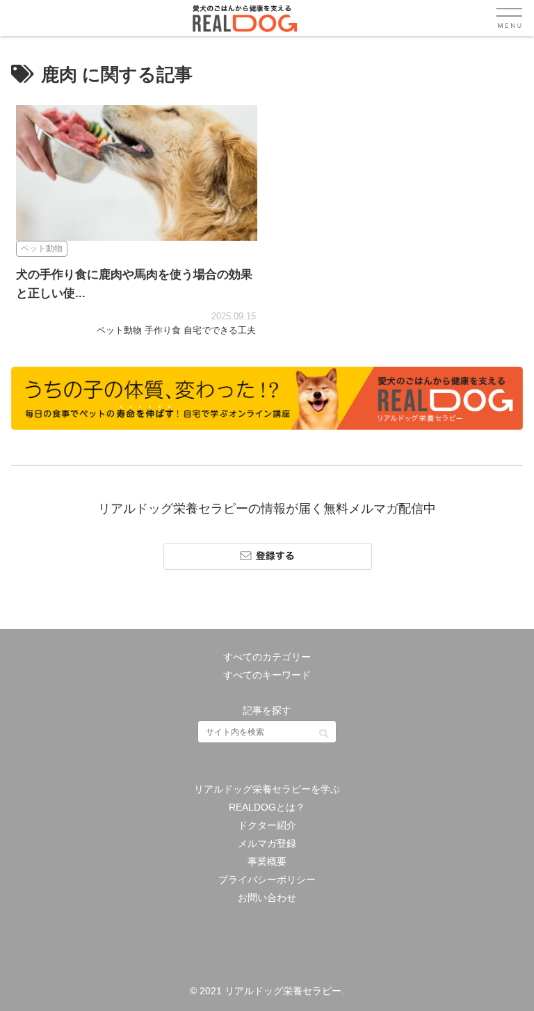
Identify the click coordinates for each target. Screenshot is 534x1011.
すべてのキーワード (267, 674)
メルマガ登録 (267, 843)
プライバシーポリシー (267, 879)
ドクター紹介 (267, 825)
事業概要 (267, 861)
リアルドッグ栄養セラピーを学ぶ (267, 789)
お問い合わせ (267, 897)
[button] (324, 728)
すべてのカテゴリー (267, 656)
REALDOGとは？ (267, 807)
